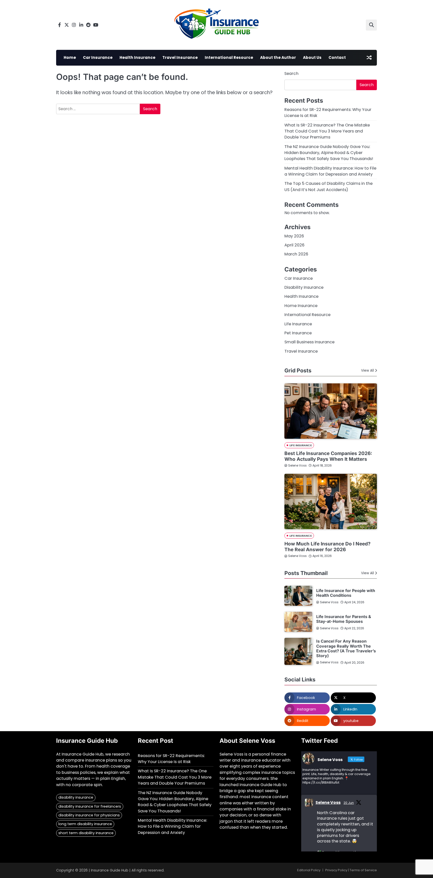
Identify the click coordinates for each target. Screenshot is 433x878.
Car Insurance (98, 57)
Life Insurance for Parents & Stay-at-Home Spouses (343, 619)
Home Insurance (300, 306)
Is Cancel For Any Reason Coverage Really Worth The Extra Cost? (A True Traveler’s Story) (346, 648)
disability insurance (75, 797)
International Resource (229, 57)
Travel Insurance (180, 57)
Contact (337, 57)
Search (291, 73)
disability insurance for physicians (89, 815)
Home (70, 57)
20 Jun (349, 803)
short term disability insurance (86, 832)
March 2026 (296, 254)
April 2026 (294, 245)
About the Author (278, 57)
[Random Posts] (369, 57)
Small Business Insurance (309, 342)
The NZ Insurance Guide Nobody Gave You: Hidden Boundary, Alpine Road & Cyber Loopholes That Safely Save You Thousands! (328, 153)
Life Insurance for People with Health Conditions (345, 593)
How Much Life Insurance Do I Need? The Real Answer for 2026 (327, 546)
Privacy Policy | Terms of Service (351, 870)
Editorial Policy (308, 870)
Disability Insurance (303, 287)
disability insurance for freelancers (89, 806)
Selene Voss (297, 465)
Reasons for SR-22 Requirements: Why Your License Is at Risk (171, 759)
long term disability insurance (85, 823)
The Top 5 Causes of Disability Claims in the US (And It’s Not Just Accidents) (328, 186)
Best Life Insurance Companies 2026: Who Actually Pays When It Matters (328, 456)
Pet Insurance (298, 333)
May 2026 (294, 236)
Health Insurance (137, 57)
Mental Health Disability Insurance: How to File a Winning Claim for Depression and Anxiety (330, 171)
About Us (312, 57)
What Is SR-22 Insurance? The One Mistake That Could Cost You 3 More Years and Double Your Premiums (327, 131)
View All (367, 370)
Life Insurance (298, 324)
